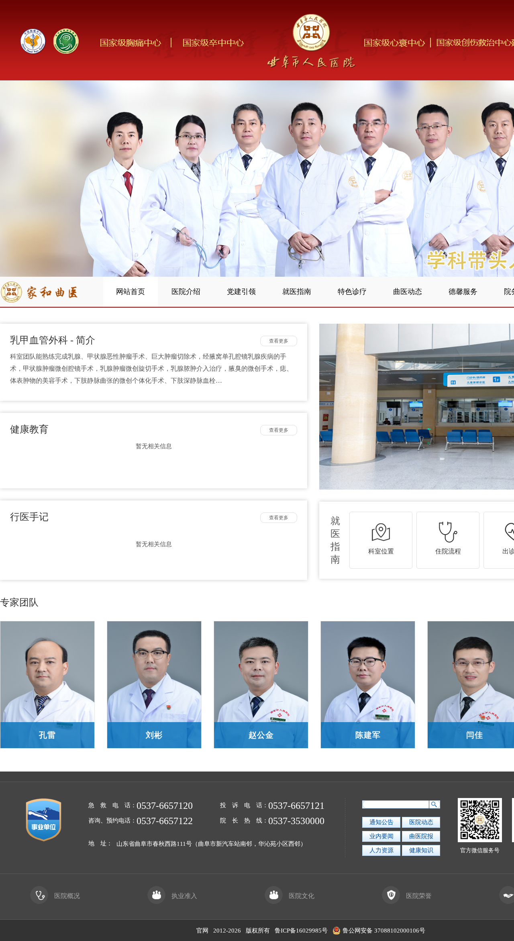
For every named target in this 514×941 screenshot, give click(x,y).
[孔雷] (47, 683)
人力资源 (381, 850)
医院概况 (67, 895)
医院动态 (421, 822)
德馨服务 (463, 292)
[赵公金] (261, 683)
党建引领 (241, 292)
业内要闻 (381, 836)
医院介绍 (185, 292)
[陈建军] (367, 683)
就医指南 (296, 292)
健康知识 (421, 850)
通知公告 (381, 822)
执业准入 (184, 895)
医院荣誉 (419, 895)
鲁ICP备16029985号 (301, 930)
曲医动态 (407, 292)
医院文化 (301, 895)
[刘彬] (154, 683)
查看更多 (278, 341)
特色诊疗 (352, 292)
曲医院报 (421, 836)
